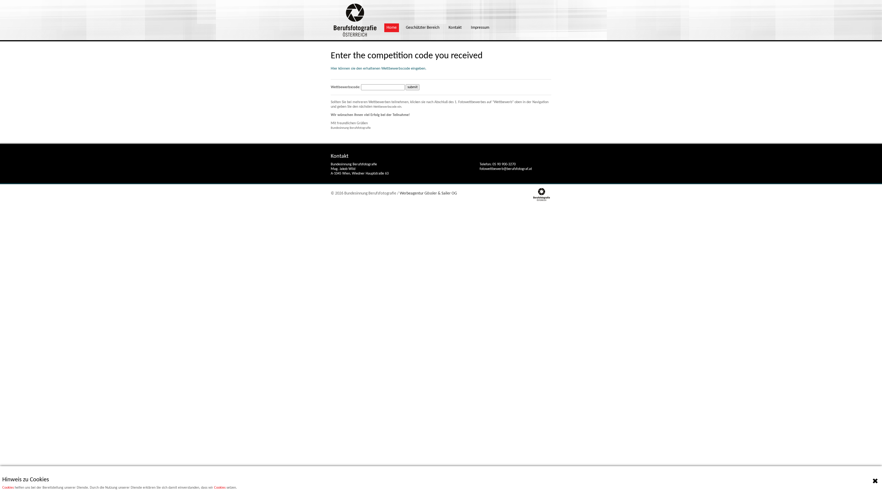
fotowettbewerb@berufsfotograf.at (506, 169)
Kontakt (455, 28)
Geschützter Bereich (422, 28)
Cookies (8, 488)
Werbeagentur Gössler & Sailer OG (428, 193)
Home (392, 28)
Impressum (480, 28)
